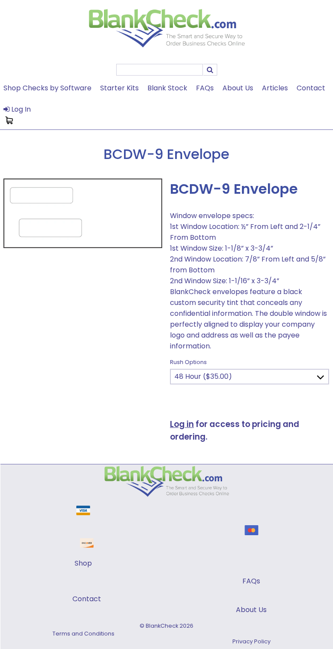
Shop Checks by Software (47, 88)
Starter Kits (119, 88)
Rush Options (188, 362)
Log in (182, 424)
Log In (20, 109)
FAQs (205, 88)
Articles (275, 88)
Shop (83, 563)
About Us (237, 88)
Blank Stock (167, 88)
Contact (311, 88)
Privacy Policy (251, 641)
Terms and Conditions (83, 633)
